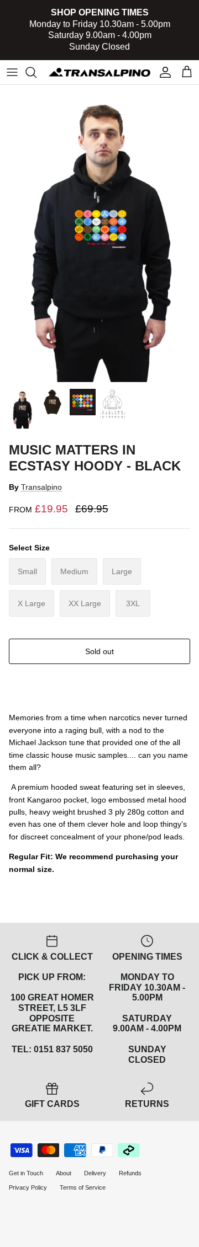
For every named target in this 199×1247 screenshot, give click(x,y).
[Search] (36, 72)
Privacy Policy (28, 1187)
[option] (99, 234)
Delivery (95, 1173)
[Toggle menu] (12, 72)
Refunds (130, 1173)
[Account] (162, 72)
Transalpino (41, 487)
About (63, 1173)
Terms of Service (83, 1187)
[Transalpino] (99, 72)
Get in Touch (26, 1173)
